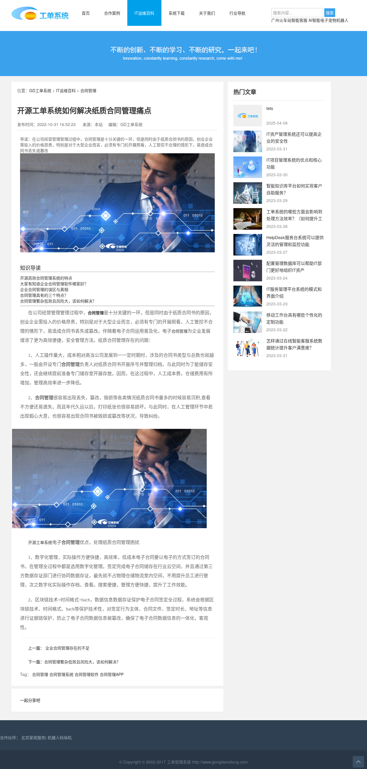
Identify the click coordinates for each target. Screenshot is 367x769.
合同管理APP (112, 674)
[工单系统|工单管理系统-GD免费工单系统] (40, 19)
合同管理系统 (61, 674)
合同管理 (88, 90)
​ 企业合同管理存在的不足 (66, 648)
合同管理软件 (87, 674)
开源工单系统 (40, 543)
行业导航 (237, 13)
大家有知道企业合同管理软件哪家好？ (54, 283)
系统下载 (177, 13)
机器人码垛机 (60, 737)
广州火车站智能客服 (290, 20)
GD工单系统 (40, 90)
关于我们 (207, 13)
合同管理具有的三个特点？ (44, 295)
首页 (86, 13)
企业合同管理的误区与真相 (44, 289)
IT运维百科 (144, 13)
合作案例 (112, 13)
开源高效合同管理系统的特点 (46, 278)
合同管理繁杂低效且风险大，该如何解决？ (58, 301)
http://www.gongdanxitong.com (219, 762)
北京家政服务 (33, 737)
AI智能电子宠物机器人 (328, 20)
